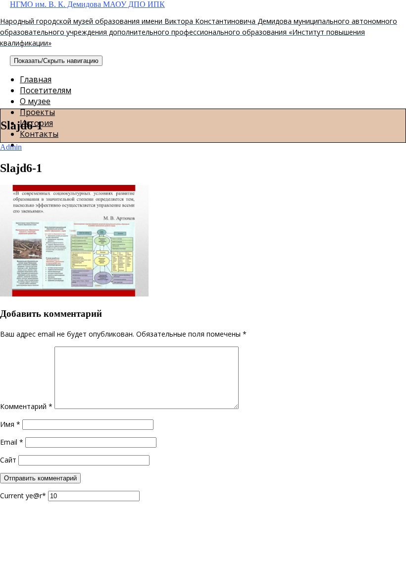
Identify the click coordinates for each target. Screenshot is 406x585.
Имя (10, 424)
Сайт (8, 460)
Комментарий (26, 406)
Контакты (39, 133)
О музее (35, 101)
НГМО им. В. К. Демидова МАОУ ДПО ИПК (198, 24)
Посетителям (45, 90)
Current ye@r (23, 495)
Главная (35, 79)
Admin (11, 147)
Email (11, 442)
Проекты (37, 112)
